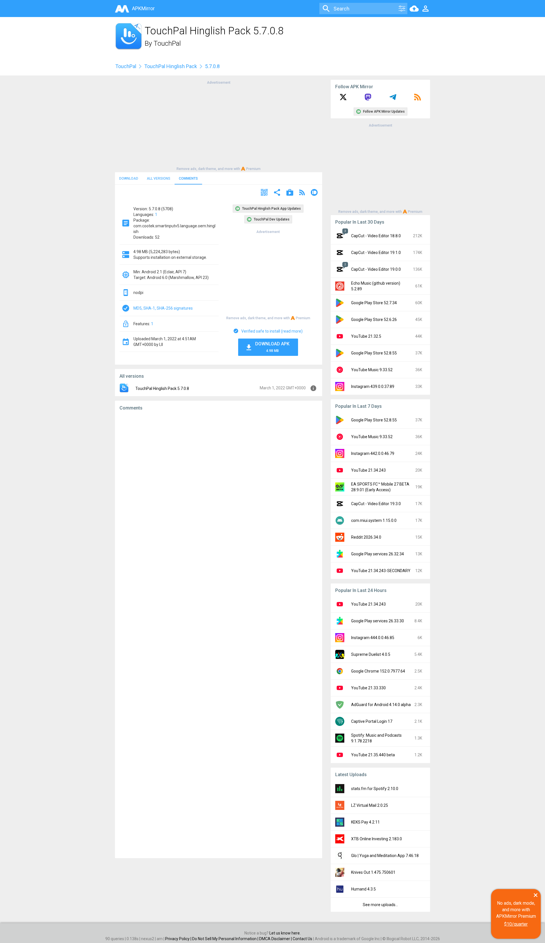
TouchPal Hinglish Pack (170, 66)
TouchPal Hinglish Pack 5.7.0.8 (162, 388)
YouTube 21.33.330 (368, 688)
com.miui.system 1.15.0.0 (374, 520)
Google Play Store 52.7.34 (374, 303)
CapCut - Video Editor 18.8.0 (376, 236)
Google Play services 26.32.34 (377, 554)
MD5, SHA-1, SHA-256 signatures (163, 308)
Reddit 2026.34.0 (366, 537)
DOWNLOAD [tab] (128, 178)
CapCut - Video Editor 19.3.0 (376, 503)
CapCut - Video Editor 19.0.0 (376, 269)
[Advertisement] (218, 125)
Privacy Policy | (178, 938)
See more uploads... (380, 904)
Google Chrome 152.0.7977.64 (378, 671)
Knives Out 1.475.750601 (373, 872)
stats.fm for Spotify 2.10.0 (374, 788)
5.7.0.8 (212, 66)
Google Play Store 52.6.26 (374, 319)
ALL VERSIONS (158, 178)
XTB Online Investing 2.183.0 (376, 839)
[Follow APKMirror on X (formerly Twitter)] (343, 99)
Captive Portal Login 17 (371, 721)
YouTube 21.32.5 (366, 336)
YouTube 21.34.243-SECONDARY (380, 570)
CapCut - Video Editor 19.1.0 (376, 252)
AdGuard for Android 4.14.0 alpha (381, 704)
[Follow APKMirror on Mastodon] (367, 99)
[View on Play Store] (289, 193)
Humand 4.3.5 (363, 889)
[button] (264, 193)
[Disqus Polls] (219, 487)
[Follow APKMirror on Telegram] (392, 99)
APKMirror (143, 8)
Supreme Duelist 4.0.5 (370, 654)
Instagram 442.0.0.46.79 (372, 453)
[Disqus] (219, 634)
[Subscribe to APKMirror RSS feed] (417, 99)
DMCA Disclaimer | (276, 938)
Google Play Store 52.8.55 (374, 353)
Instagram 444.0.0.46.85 (372, 637)
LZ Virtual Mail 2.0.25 (369, 805)
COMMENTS (188, 178)
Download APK (272, 347)
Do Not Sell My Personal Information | (225, 938)
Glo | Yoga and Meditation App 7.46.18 (385, 855)
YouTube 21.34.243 (368, 470)
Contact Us (302, 938)
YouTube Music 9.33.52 (372, 369)
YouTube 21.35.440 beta (373, 755)
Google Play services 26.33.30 (377, 621)
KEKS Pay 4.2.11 (365, 822)
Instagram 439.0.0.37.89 (372, 386)
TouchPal (167, 43)
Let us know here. (285, 933)
